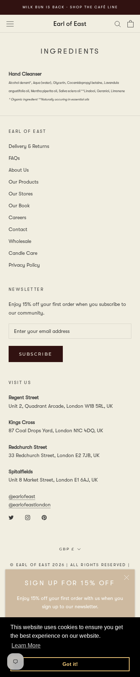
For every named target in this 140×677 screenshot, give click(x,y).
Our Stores (21, 194)
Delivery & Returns (29, 146)
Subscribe (35, 354)
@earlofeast (22, 496)
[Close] (126, 577)
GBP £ (66, 549)
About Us (19, 170)
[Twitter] (11, 517)
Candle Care (23, 253)
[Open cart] (130, 23)
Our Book (19, 205)
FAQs (14, 158)
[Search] (118, 24)
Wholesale (20, 241)
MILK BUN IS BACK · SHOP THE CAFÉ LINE (70, 7)
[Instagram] (27, 517)
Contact (18, 229)
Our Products (23, 182)
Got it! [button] (70, 664)
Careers (17, 217)
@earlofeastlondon (30, 504)
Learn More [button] (26, 645)
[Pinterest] (44, 517)
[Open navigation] (10, 23)
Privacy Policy (24, 265)
